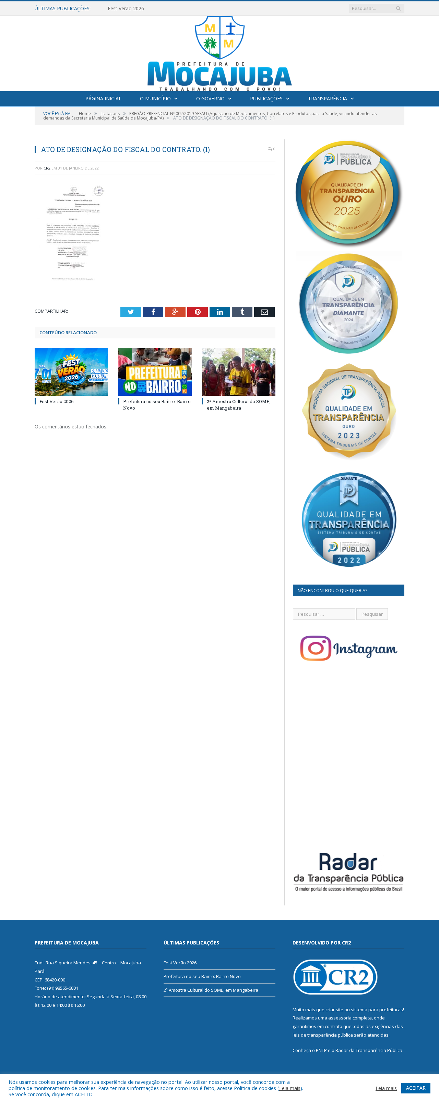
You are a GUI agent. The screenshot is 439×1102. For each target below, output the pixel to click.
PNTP (321, 1050)
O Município (155, 98)
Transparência (327, 98)
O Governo (210, 98)
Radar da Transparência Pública (368, 1050)
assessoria (340, 1018)
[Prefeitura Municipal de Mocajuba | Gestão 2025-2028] (219, 52)
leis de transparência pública (323, 1035)
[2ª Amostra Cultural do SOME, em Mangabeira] (238, 372)
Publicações (266, 98)
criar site (334, 1009)
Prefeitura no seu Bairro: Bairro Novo (149, 8)
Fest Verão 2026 (56, 401)
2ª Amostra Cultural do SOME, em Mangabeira (239, 404)
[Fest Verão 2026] (71, 372)
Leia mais (289, 1088)
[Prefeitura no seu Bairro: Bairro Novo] (155, 372)
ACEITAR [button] (416, 1088)
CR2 (47, 168)
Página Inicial (103, 98)
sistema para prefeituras (377, 1009)
